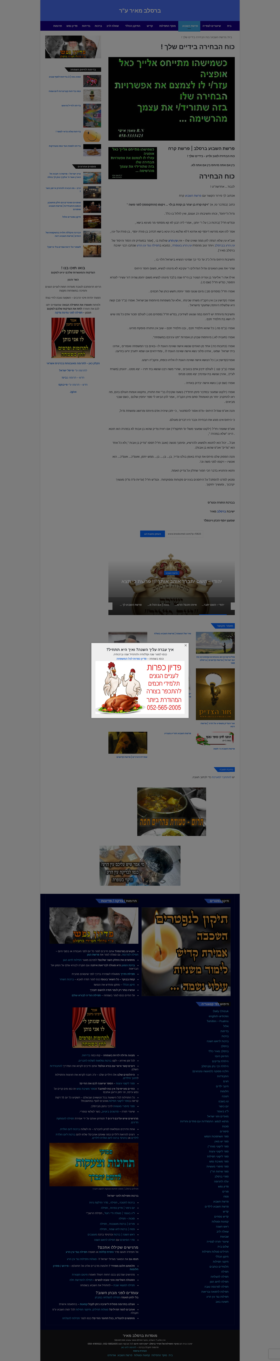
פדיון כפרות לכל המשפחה (131, 658)
